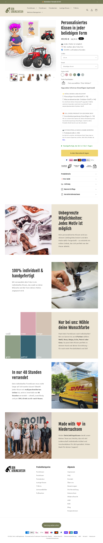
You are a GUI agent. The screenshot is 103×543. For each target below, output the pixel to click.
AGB (68, 500)
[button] (32, 8)
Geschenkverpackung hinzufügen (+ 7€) (79, 116)
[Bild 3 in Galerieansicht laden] (30, 77)
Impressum (71, 472)
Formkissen (40, 472)
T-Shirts (39, 486)
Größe (63, 53)
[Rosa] (66, 74)
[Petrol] (78, 74)
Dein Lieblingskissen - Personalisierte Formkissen (26, 536)
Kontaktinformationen (52, 538)
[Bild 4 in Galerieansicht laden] (39, 77)
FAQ (68, 475)
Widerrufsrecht (72, 496)
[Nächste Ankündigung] (97, 2)
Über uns (70, 482)
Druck (63, 62)
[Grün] (74, 74)
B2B (68, 504)
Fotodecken (40, 479)
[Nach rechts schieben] (54, 77)
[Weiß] (62, 74)
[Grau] (82, 74)
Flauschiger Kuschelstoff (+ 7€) (76, 96)
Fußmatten (40, 493)
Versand (85, 536)
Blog (69, 507)
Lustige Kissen (41, 482)
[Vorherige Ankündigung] (6, 2)
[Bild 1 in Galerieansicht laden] (13, 77)
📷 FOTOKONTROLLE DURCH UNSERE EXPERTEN (77, 130)
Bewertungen (72, 486)
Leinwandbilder (41, 489)
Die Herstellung (72, 489)
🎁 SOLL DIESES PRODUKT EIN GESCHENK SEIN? (77, 113)
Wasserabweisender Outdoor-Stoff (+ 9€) (80, 99)
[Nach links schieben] (7, 77)
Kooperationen (72, 511)
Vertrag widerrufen (51, 525)
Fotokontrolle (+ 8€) (72, 133)
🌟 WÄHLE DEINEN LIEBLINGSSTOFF (74, 94)
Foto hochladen (67, 79)
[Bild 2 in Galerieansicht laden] (22, 77)
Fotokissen (40, 475)
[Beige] (70, 74)
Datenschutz (71, 493)
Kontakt (70, 479)
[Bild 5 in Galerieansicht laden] (47, 77)
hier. (63, 139)
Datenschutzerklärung (70, 536)
